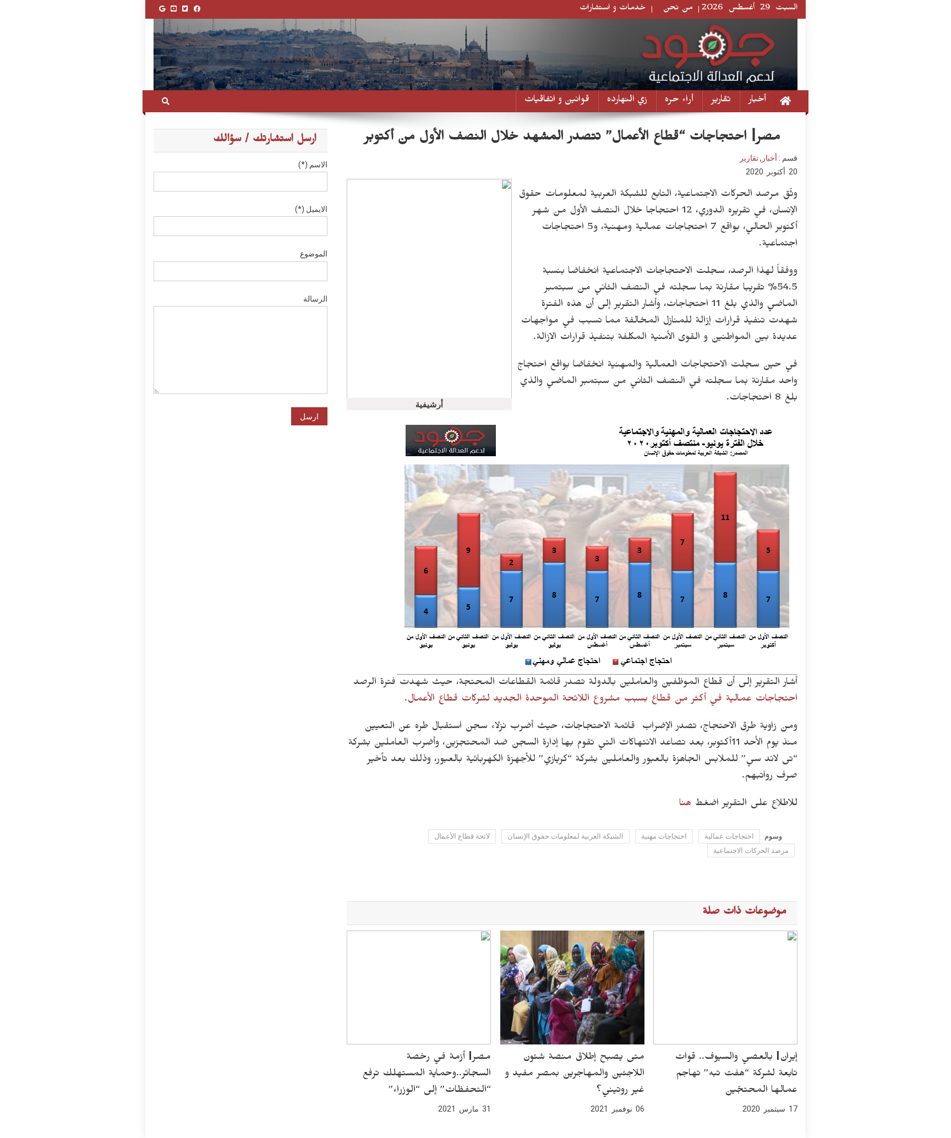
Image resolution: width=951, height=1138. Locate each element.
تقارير (721, 101)
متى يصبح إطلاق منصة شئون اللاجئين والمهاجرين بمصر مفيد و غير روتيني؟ (574, 1074)
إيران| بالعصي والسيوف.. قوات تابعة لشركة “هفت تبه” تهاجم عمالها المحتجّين (736, 1074)
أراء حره (679, 101)
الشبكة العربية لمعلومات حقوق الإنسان (565, 836)
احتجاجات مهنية (664, 836)
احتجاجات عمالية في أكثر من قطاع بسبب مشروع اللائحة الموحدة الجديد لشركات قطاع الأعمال (602, 700)
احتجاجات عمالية (729, 836)
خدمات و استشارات (613, 9)
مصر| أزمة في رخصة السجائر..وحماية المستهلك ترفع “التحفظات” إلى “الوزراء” (426, 1074)
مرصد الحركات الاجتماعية (751, 850)
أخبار (757, 101)
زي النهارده (627, 101)
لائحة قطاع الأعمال (462, 836)
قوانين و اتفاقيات (556, 101)
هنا (685, 804)
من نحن (678, 9)
